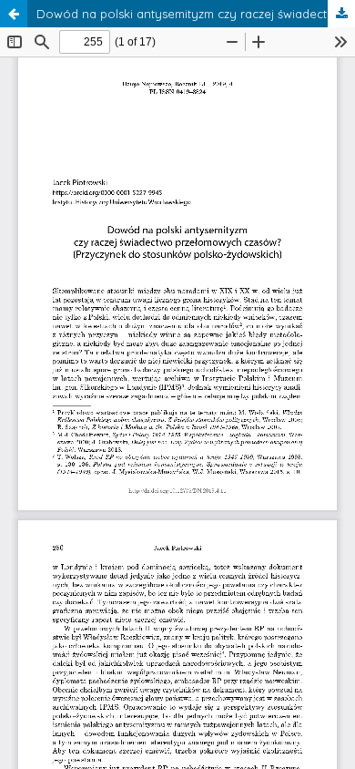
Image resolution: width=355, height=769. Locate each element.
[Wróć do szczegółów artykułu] (13, 13)
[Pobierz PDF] (341, 13)
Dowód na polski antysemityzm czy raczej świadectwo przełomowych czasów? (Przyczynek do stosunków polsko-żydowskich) (195, 13)
